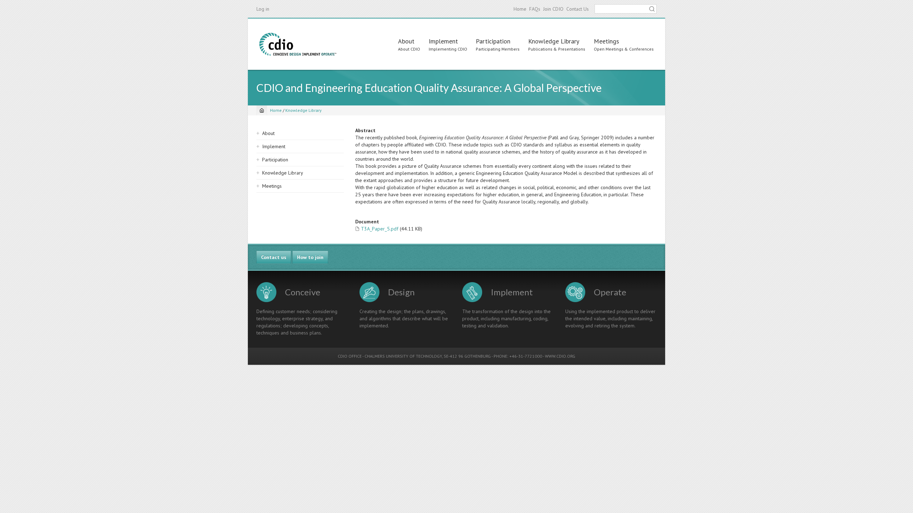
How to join (310, 257)
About (406, 41)
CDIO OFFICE (350, 356)
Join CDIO (553, 9)
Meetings (606, 41)
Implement (443, 41)
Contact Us (577, 9)
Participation (493, 41)
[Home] (297, 44)
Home (520, 9)
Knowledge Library (553, 41)
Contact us (273, 257)
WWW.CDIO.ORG (560, 356)
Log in (262, 9)
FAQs (534, 9)
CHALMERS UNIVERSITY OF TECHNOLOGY (403, 356)
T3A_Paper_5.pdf (379, 229)
